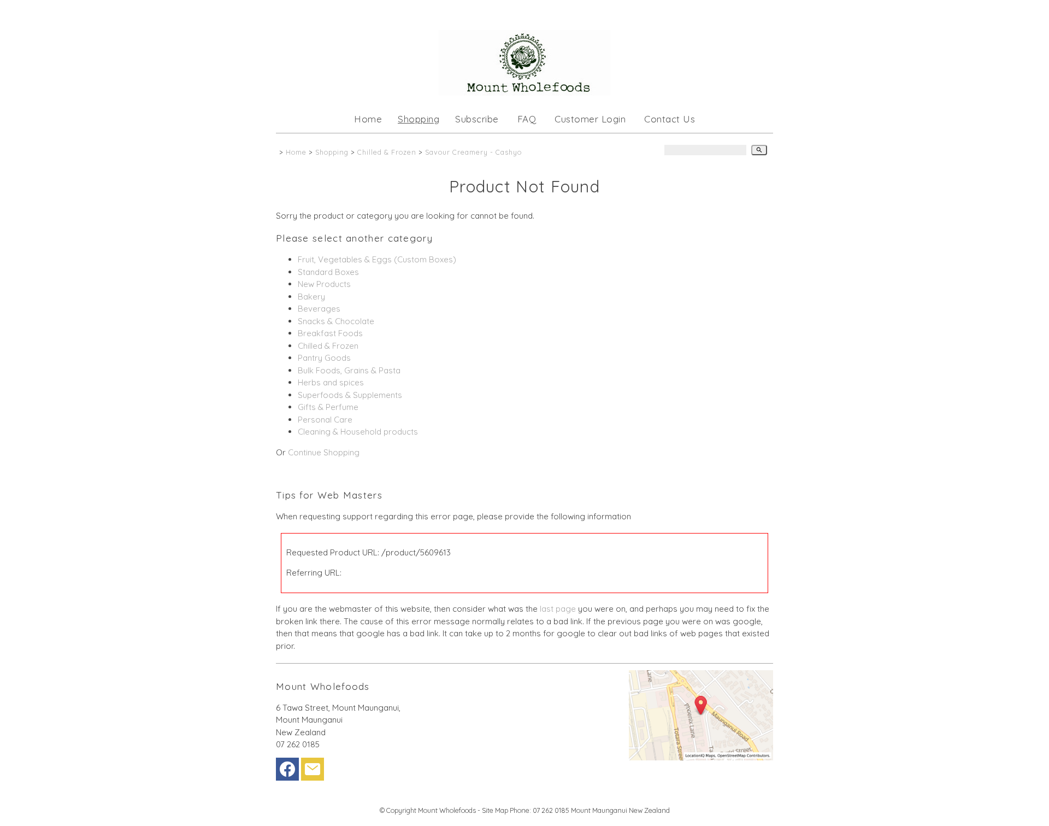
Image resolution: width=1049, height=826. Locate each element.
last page (558, 609)
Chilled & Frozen (386, 152)
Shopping (418, 119)
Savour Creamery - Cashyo (473, 152)
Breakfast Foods (330, 333)
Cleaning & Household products (358, 431)
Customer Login (590, 119)
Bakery (311, 296)
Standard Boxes (328, 272)
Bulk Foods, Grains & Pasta (349, 370)
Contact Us (669, 119)
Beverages (319, 308)
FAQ (527, 119)
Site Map (495, 810)
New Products (324, 284)
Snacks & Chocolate (336, 321)
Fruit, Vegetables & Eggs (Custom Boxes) (377, 259)
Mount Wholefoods (447, 810)
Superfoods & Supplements (350, 395)
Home (368, 119)
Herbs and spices (331, 382)
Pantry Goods (324, 358)
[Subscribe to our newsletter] (312, 771)
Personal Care (325, 419)
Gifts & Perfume (328, 407)
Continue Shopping (324, 452)
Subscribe (477, 119)
